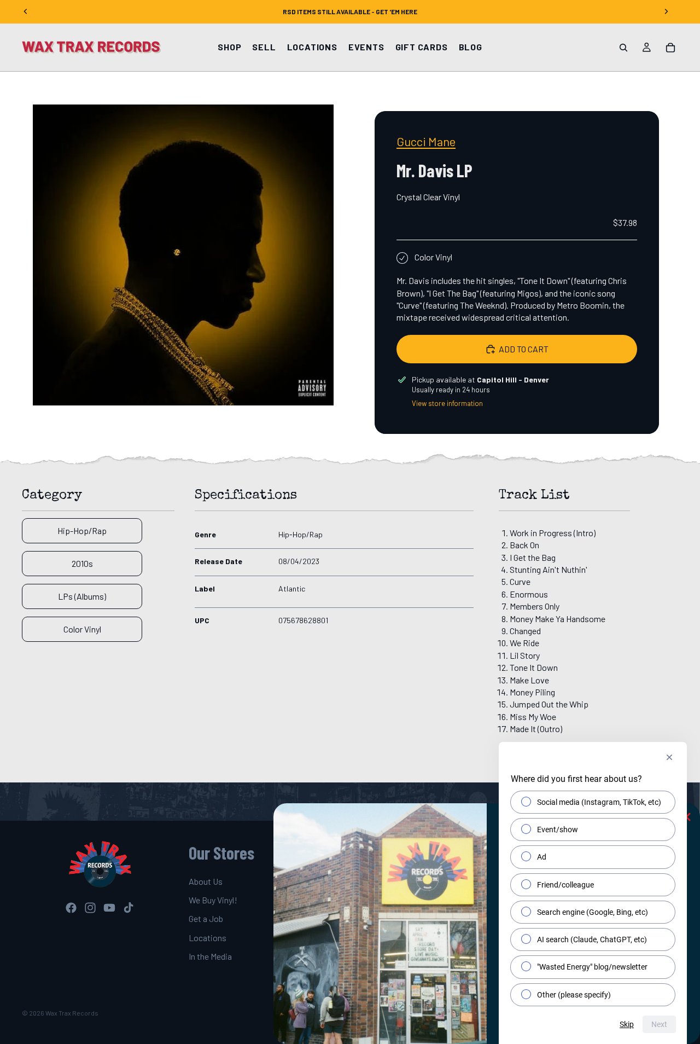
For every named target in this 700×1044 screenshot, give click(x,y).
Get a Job (206, 918)
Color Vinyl (82, 629)
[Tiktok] (128, 907)
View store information (447, 403)
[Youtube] (109, 907)
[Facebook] (71, 907)
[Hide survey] (669, 757)
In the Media (210, 956)
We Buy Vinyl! (213, 899)
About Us (206, 880)
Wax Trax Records (71, 1013)
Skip (627, 1024)
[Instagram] (90, 907)
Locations (207, 937)
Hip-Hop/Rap (82, 530)
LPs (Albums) (82, 596)
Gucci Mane (426, 141)
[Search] (623, 48)
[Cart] (670, 48)
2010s (82, 563)
